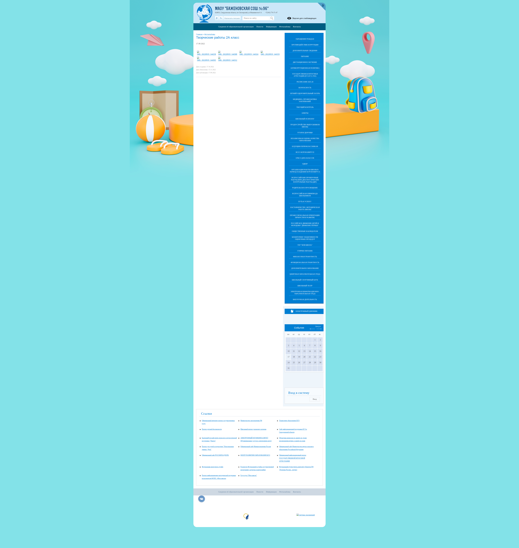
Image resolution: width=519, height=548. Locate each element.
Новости (259, 27)
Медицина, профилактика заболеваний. (305, 100)
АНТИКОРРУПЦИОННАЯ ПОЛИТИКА (305, 68)
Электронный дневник (306, 311)
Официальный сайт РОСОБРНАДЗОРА (215, 455)
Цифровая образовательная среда (305, 274)
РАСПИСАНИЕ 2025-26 (305, 82)
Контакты (297, 27)
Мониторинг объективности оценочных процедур (305, 238)
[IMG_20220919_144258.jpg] (206, 54)
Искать (271, 18)
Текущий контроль (305, 107)
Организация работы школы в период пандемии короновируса (305, 171)
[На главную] (217, 18)
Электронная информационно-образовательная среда (305, 293)
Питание (305, 56)
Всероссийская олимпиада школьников (305, 195)
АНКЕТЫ (305, 113)
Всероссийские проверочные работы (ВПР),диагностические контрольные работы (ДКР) (305, 180)
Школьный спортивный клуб (305, 280)
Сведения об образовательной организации (236, 27)
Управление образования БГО (289, 421)
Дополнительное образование (305, 268)
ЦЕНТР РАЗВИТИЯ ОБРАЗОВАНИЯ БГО (255, 455)
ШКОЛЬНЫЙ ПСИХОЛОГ (304, 119)
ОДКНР (305, 164)
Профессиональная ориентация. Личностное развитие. (305, 216)
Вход (315, 399)
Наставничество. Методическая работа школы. (305, 208)
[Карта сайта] (221, 18)
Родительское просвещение (305, 188)
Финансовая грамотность (305, 257)
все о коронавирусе (305, 152)
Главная (199, 34)
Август (318, 326)
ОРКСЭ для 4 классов (305, 158)
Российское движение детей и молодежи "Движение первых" (305, 224)
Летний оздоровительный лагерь (305, 93)
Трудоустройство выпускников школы (305, 126)
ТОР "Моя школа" (304, 245)
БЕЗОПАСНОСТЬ (305, 88)
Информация (271, 27)
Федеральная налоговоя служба (212, 467)
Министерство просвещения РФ (251, 421)
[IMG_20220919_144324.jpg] (248, 54)
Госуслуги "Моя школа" (248, 475)
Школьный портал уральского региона (253, 429)
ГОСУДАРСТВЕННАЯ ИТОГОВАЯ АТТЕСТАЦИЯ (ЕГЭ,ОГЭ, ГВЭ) (305, 75)
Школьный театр (304, 286)
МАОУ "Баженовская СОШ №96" (242, 8)
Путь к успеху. (305, 202)
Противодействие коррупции (305, 45)
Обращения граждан (305, 39)
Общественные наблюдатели (305, 231)
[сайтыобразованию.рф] (321, 7)
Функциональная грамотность (305, 262)
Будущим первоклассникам (305, 146)
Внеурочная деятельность (305, 299)
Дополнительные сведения (305, 51)
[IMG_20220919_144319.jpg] (270, 54)
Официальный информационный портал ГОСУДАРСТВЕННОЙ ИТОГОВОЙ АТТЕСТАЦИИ (292, 458)
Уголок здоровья (304, 133)
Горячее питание (305, 251)
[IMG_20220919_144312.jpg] (227, 60)
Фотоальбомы (209, 34)
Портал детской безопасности (212, 429)
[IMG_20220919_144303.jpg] (206, 60)
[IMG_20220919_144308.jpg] (227, 54)
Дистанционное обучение (305, 62)
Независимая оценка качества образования (305, 140)
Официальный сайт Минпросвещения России (255, 446)
